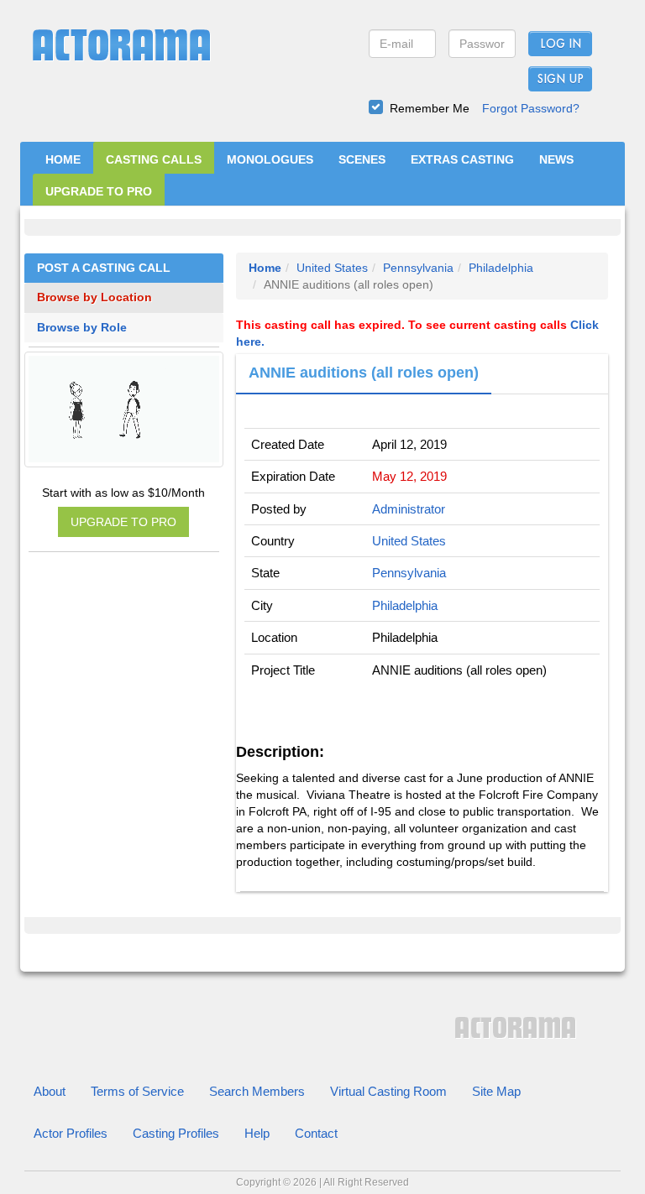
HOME (63, 159)
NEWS (556, 159)
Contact (316, 1133)
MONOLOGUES (270, 159)
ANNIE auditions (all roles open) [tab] (364, 372)
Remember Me (429, 108)
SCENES (361, 159)
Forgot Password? (530, 108)
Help (257, 1133)
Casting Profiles (176, 1133)
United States (332, 267)
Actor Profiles (71, 1133)
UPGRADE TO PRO (98, 191)
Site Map (496, 1091)
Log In (560, 44)
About (50, 1091)
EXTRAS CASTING (462, 159)
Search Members (257, 1091)
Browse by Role (82, 327)
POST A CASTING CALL (103, 268)
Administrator (408, 509)
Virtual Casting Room (388, 1091)
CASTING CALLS (154, 159)
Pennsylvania (418, 267)
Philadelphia (501, 267)
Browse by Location (94, 297)
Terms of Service (137, 1091)
